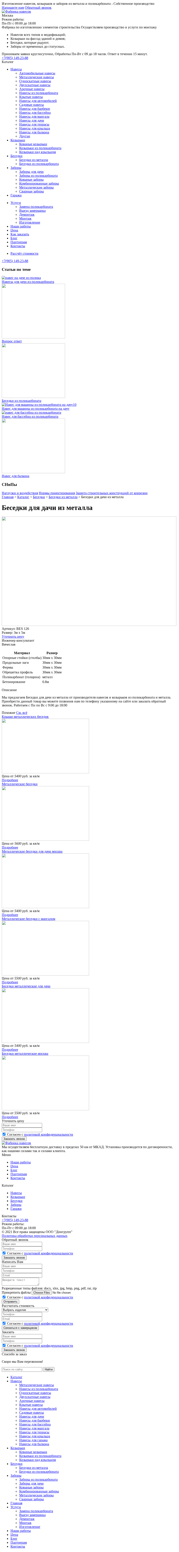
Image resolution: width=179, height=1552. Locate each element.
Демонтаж (26, 214)
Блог (13, 238)
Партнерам (18, 242)
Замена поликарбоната (36, 206)
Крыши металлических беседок (25, 716)
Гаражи (16, 195)
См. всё (21, 713)
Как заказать (19, 234)
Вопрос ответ (12, 341)
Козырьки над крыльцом (37, 152)
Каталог (16, 1377)
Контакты (17, 246)
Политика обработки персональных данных (34, 1236)
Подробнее (10, 780)
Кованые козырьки (33, 144)
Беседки (16, 156)
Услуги (15, 203)
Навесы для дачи (31, 120)
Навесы (16, 69)
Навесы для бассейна (35, 112)
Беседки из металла (33, 160)
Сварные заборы (31, 191)
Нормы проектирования (57, 493)
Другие (24, 136)
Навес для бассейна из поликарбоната (30, 416)
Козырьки (17, 140)
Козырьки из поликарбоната (40, 148)
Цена (14, 230)
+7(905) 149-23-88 (15, 58)
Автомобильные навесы (37, 73)
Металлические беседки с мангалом (28, 919)
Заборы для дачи (31, 171)
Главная (16, 1503)
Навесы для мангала (34, 116)
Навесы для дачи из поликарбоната (28, 282)
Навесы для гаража (33, 1440)
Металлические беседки (20, 784)
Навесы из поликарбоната (38, 93)
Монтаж (25, 218)
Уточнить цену (13, 636)
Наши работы (20, 226)
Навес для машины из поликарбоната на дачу (35, 408)
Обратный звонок (38, 7)
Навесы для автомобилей (38, 101)
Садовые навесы (31, 105)
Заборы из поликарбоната (38, 175)
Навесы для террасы (34, 124)
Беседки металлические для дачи (26, 986)
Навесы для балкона (34, 132)
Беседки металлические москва (25, 1053)
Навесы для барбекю (34, 108)
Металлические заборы (36, 187)
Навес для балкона (15, 476)
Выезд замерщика (32, 210)
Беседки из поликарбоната (39, 164)
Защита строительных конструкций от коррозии (112, 493)
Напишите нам (13, 7)
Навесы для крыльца (34, 128)
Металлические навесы (36, 77)
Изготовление (29, 222)
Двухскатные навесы (34, 85)
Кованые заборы (31, 179)
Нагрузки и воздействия (20, 493)
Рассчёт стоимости (24, 253)
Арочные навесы (32, 89)
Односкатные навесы (35, 81)
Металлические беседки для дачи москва (32, 851)
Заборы (15, 168)
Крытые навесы (31, 97)
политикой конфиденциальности (48, 1134)
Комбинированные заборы (39, 183)
